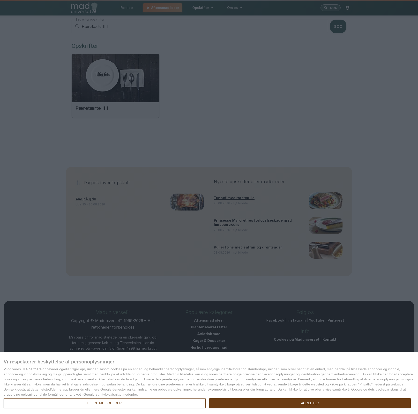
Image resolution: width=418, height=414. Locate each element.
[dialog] (209, 383)
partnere (35, 369)
